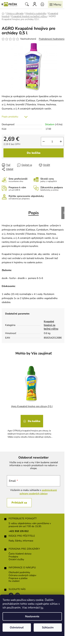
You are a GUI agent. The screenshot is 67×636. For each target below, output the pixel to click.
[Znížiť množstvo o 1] (43, 141)
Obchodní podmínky (19, 572)
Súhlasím (48, 627)
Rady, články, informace (21, 540)
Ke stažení (14, 581)
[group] (32, 400)
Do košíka (33, 153)
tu (42, 608)
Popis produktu (10, 116)
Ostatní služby (16, 559)
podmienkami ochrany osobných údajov (38, 491)
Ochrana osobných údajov (22, 575)
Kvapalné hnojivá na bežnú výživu (51, 325)
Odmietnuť (17, 627)
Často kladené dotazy (20, 553)
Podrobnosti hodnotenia (52, 39)
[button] (32, 425)
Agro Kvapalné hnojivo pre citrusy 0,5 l (32, 406)
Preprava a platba (18, 578)
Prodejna (13, 556)
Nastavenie (32, 616)
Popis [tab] (33, 213)
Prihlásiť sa (19, 503)
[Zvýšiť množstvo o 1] (60, 141)
